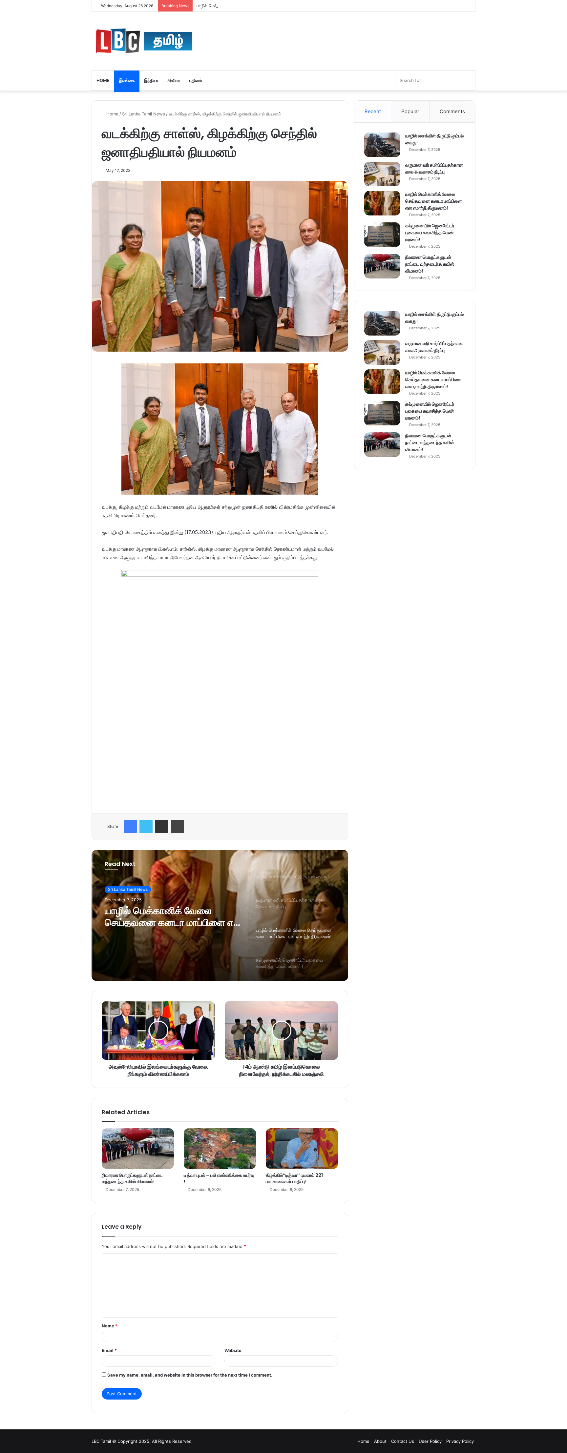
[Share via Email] (161, 826)
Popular (410, 111)
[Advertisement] (220, 755)
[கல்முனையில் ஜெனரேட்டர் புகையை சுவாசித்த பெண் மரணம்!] (382, 234)
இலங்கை (127, 80)
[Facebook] (130, 826)
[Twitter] (146, 826)
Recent (373, 111)
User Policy (430, 1441)
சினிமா (174, 80)
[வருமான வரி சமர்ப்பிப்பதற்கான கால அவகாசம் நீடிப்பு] (382, 174)
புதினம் (195, 80)
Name (109, 1325)
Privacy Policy (460, 1441)
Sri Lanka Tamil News (143, 113)
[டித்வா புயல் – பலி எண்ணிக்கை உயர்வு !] (220, 1148)
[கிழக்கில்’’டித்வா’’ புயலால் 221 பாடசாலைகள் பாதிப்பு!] (302, 1148)
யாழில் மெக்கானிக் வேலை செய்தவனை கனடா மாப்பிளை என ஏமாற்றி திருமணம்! (267, 5)
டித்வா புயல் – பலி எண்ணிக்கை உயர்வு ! (219, 1178)
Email (109, 1350)
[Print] (177, 826)
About (380, 1441)
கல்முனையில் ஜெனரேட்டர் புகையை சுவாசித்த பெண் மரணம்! (429, 232)
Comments (452, 111)
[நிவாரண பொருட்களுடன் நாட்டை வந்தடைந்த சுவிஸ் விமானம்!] (138, 1148)
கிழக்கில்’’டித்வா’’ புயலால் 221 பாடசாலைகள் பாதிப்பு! (294, 1178)
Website (233, 1350)
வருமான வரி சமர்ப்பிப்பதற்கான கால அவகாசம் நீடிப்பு (434, 168)
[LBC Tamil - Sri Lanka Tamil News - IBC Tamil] (144, 41)
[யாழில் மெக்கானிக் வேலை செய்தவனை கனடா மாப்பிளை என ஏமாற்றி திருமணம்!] (382, 203)
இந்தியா (151, 80)
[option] (220, 915)
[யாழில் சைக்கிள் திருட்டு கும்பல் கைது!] (382, 145)
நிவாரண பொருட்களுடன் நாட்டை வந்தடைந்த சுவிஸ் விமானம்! (132, 1178)
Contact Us (402, 1441)
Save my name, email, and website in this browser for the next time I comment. (189, 1375)
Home (103, 80)
